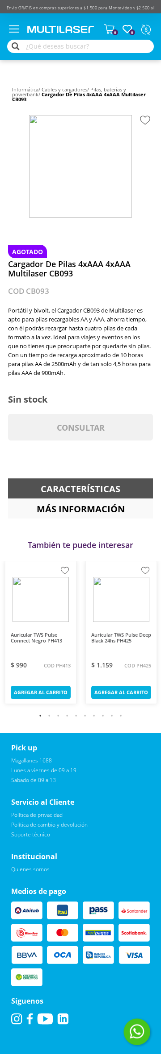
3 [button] (58, 717)
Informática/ (27, 89)
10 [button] (120, 717)
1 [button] (40, 717)
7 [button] (93, 717)
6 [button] (84, 717)
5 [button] (76, 717)
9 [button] (111, 717)
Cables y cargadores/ (66, 89)
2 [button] (49, 717)
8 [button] (102, 717)
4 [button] (67, 717)
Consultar (81, 427)
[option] (80, 166)
